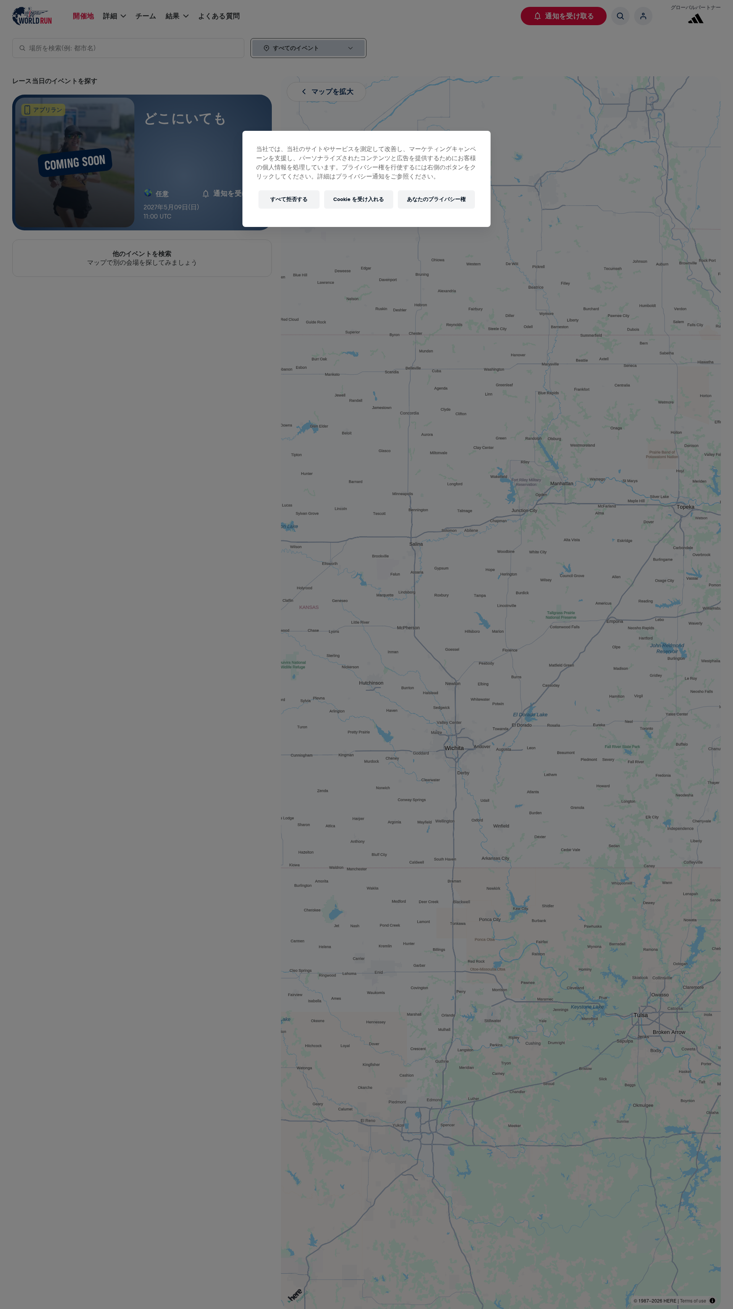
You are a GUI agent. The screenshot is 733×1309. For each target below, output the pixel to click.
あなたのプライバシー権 (436, 199)
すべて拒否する (289, 199)
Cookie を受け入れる (358, 199)
